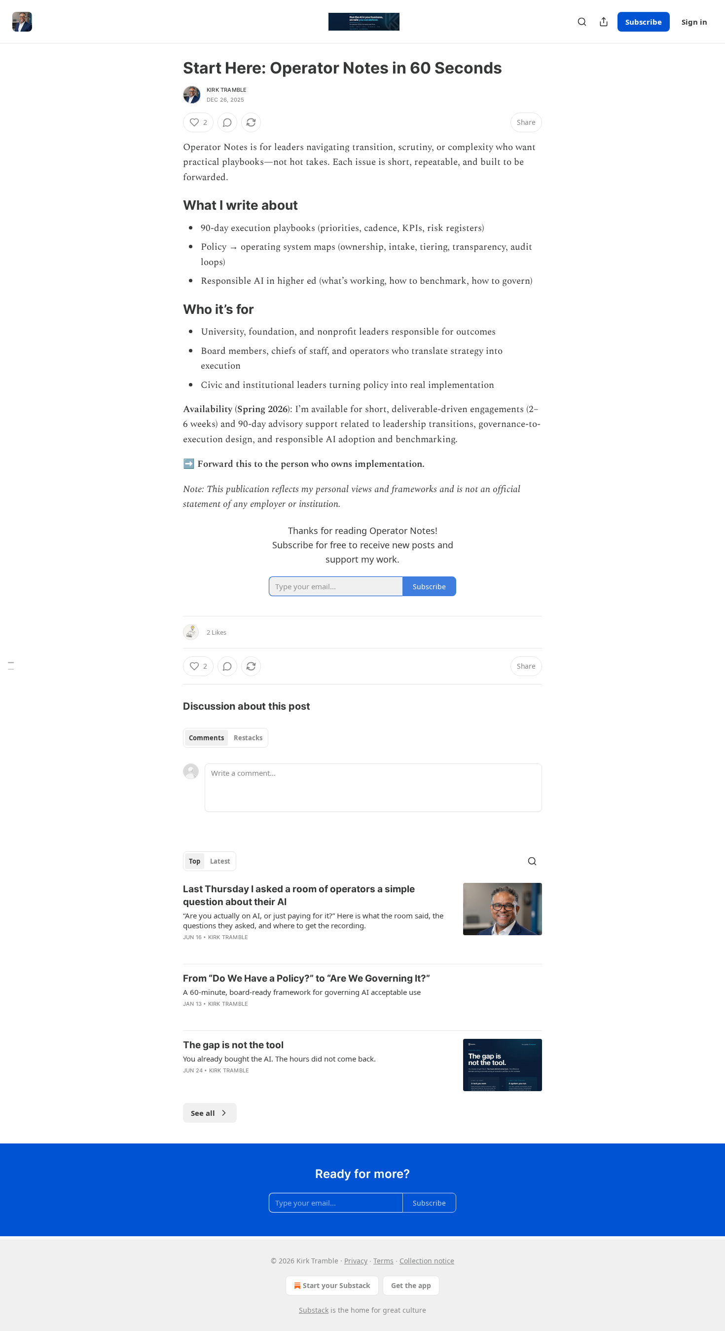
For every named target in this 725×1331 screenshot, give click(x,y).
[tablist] (225, 738)
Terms (383, 1260)
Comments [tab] (206, 737)
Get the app (411, 1285)
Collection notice (426, 1260)
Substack (313, 1310)
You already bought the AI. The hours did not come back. (279, 1059)
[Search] (582, 22)
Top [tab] (194, 861)
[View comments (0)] (227, 122)
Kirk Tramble (227, 89)
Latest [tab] (220, 861)
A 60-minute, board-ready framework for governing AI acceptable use (302, 992)
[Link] (169, 206)
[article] (362, 919)
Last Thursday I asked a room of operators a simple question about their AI (299, 895)
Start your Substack (336, 1285)
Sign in (694, 22)
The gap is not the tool (233, 1045)
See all (203, 1113)
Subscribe (643, 22)
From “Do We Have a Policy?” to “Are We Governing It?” (306, 978)
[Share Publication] (604, 22)
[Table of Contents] (11, 665)
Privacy (355, 1260)
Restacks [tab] (248, 737)
